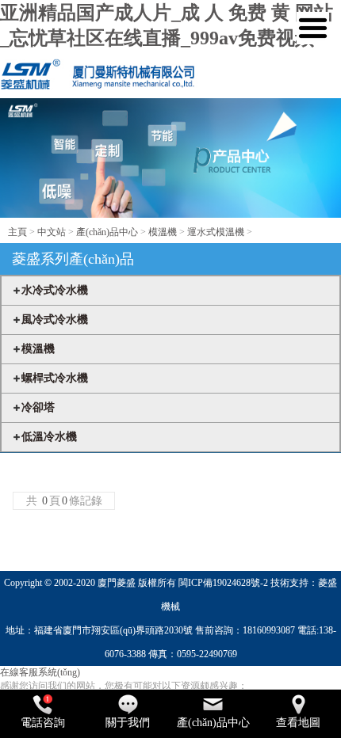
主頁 (17, 232)
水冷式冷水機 (54, 290)
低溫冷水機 (49, 437)
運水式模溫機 (215, 232)
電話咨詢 (43, 722)
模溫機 (162, 232)
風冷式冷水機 (54, 319)
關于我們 (127, 722)
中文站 (51, 232)
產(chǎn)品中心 (107, 232)
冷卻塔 (38, 407)
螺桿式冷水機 (54, 378)
